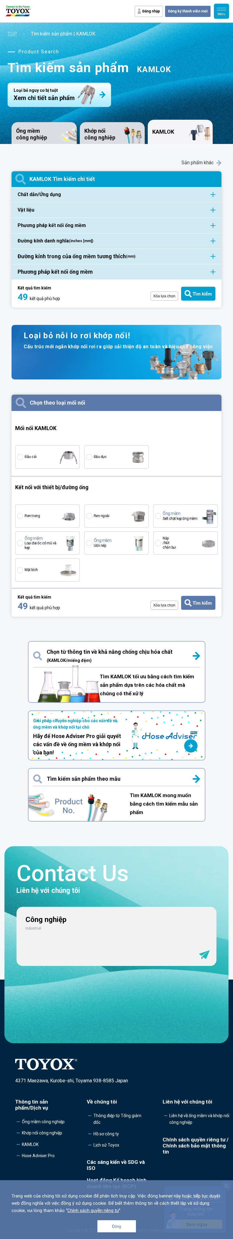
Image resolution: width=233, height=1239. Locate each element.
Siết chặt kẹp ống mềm (180, 516)
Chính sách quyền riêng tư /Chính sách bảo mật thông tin (195, 1146)
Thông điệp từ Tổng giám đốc (117, 1119)
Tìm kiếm (202, 293)
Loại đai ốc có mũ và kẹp (40, 543)
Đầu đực (100, 457)
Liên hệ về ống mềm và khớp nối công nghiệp (199, 1119)
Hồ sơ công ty (106, 1133)
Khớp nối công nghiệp (99, 134)
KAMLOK (30, 1144)
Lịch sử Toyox (106, 1145)
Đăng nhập (151, 11)
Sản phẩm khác (197, 162)
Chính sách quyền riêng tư (93, 1210)
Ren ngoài (102, 516)
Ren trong (32, 516)
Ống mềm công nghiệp (31, 134)
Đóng (116, 1226)
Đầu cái (30, 457)
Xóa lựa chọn (164, 296)
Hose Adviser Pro (38, 1155)
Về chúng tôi (102, 1102)
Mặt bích (31, 570)
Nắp (169, 542)
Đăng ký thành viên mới (188, 11)
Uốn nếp (103, 543)
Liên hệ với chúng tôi (187, 1102)
